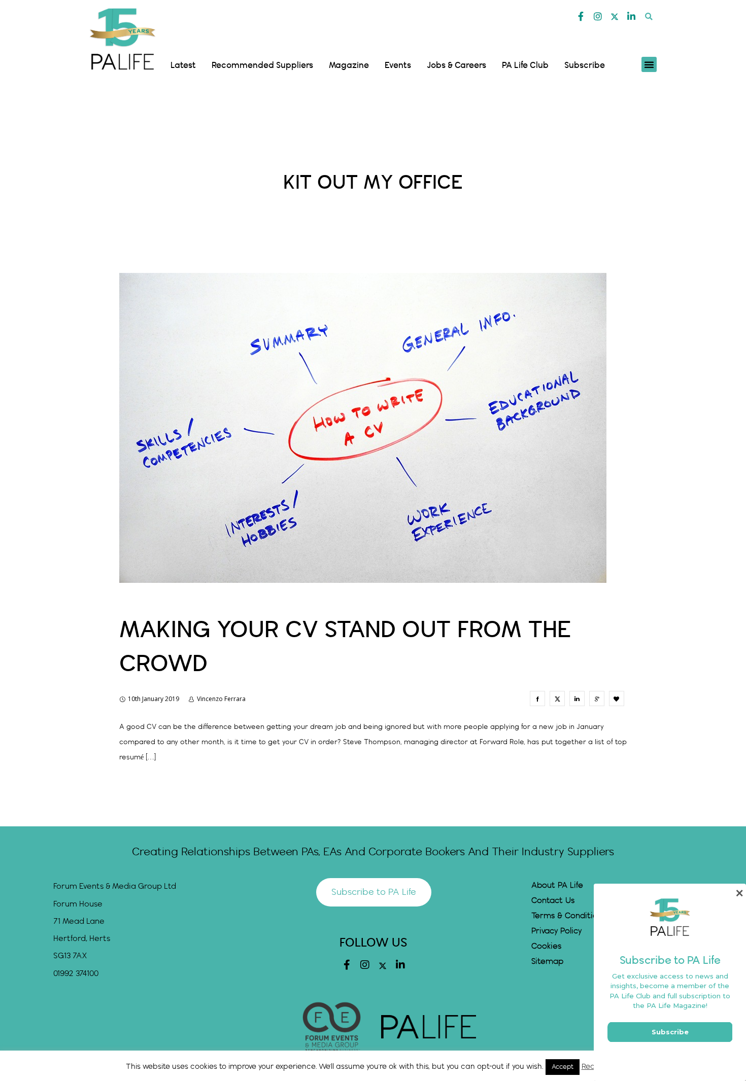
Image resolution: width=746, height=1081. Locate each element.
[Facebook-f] (581, 16)
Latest (183, 65)
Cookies (546, 946)
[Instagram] (597, 16)
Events (398, 65)
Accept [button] (562, 1066)
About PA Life (557, 885)
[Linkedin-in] (631, 16)
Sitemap (547, 961)
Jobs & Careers (456, 65)
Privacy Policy (556, 931)
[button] (648, 16)
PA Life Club (525, 65)
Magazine (349, 65)
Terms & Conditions (568, 916)
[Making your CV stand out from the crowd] (537, 698)
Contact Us (552, 900)
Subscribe (584, 65)
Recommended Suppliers (262, 65)
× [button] (739, 893)
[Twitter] (614, 16)
